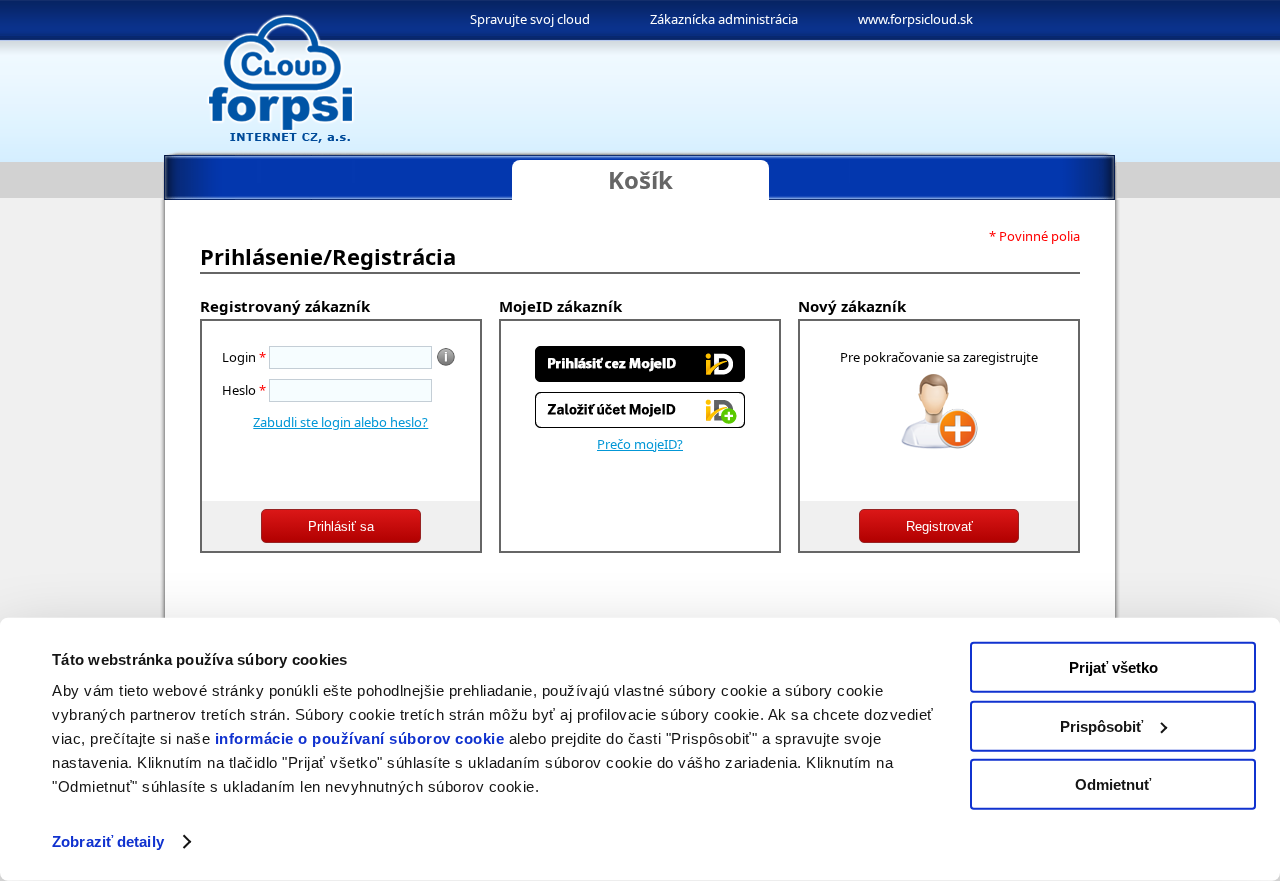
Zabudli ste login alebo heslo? (340, 422)
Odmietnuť (1113, 784)
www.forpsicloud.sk (915, 19)
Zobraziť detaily (108, 841)
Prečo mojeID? (640, 444)
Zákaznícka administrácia (724, 19)
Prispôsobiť (1101, 725)
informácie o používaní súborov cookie (360, 738)
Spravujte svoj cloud (530, 19)
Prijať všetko (1113, 667)
